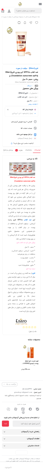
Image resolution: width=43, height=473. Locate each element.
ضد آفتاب (27, 220)
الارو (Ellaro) (33, 68)
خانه (39, 17)
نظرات (19, 150)
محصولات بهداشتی (18, 17)
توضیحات (37, 150)
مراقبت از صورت (7, 17)
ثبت (5, 423)
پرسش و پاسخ (8, 150)
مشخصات (28, 150)
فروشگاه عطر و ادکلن (30, 17)
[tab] (36, 150)
